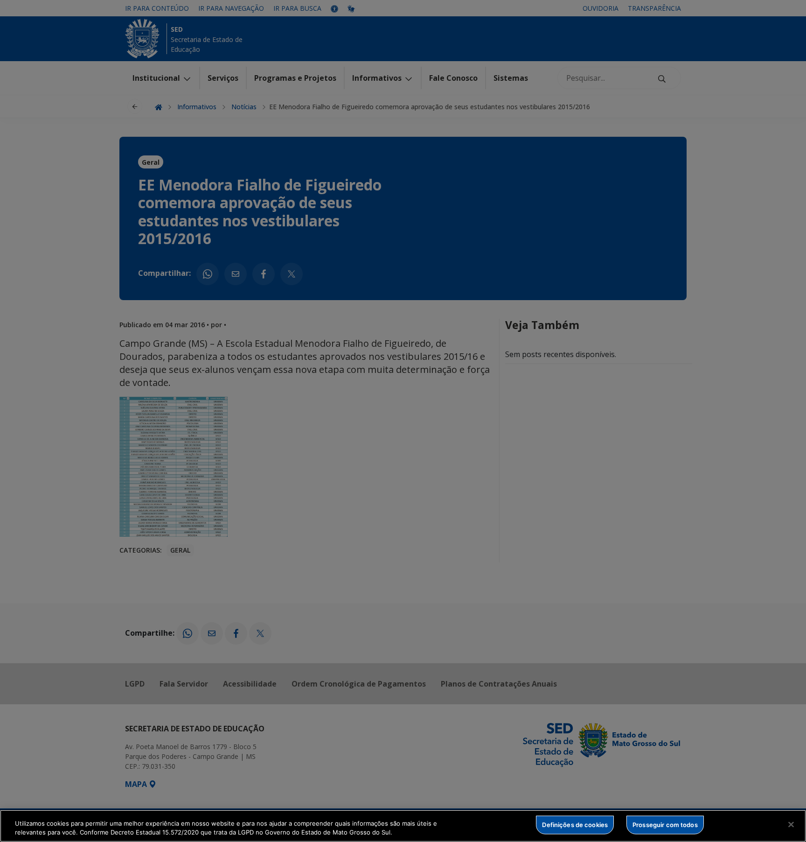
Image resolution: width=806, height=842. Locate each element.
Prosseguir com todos (665, 824)
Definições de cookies (575, 824)
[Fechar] (791, 824)
